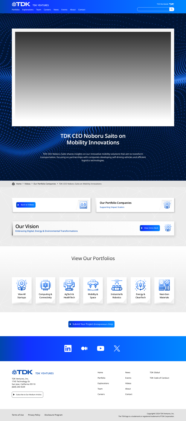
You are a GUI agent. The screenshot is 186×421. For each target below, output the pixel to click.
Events (64, 9)
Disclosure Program (53, 415)
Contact (81, 9)
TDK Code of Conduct (159, 378)
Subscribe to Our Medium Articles (29, 394)
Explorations (27, 9)
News (56, 9)
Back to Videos (27, 204)
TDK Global (155, 372)
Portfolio (15, 9)
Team (38, 9)
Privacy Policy (34, 415)
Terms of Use (18, 415)
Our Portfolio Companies (44, 183)
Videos (28, 183)
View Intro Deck (151, 228)
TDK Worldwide (163, 4)
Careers (47, 9)
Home (19, 183)
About (73, 9)
